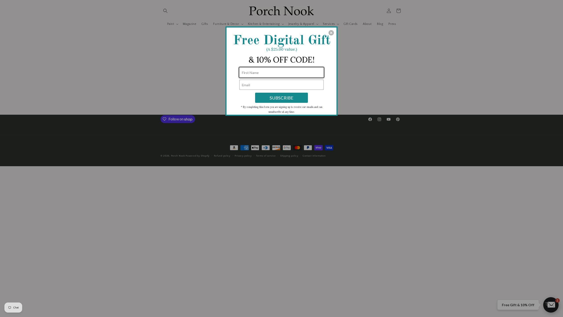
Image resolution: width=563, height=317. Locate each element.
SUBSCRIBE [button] (281, 97)
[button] (331, 32)
